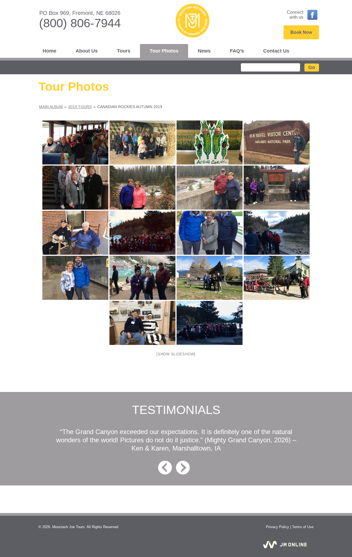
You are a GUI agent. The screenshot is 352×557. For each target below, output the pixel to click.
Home (49, 51)
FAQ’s (237, 51)
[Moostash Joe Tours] (176, 22)
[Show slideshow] (176, 354)
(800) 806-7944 (80, 23)
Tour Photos (164, 51)
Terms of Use (303, 527)
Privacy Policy (277, 527)
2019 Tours (80, 107)
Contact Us (276, 51)
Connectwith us (295, 15)
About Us (87, 51)
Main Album (51, 107)
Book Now (301, 32)
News (204, 51)
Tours (123, 51)
